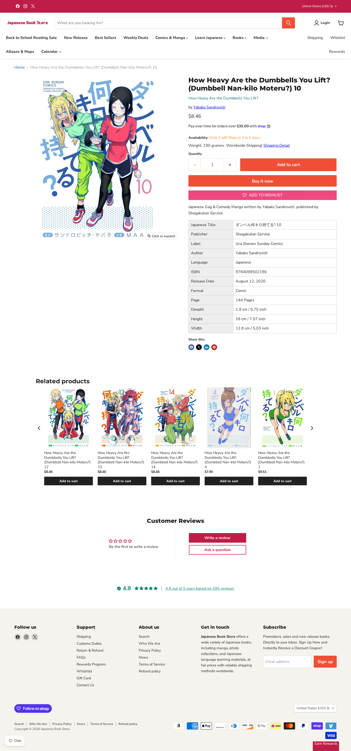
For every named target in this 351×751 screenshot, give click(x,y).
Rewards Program (91, 664)
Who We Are (149, 643)
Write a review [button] (217, 537)
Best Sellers (105, 37)
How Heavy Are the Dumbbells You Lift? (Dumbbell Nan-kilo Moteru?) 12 (67, 460)
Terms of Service (152, 664)
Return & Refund (90, 650)
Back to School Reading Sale (31, 37)
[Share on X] (199, 347)
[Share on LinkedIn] (206, 347)
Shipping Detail (276, 145)
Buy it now (262, 181)
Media (260, 37)
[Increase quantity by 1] (230, 164)
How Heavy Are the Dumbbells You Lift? (223, 98)
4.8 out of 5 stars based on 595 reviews (199, 588)
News (143, 657)
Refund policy (150, 671)
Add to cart (68, 481)
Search (144, 636)
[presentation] (39, 428)
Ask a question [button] (217, 549)
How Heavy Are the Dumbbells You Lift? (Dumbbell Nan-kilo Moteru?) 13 (121, 460)
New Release (76, 37)
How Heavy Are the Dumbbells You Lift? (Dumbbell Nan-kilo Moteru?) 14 (174, 460)
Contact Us (85, 685)
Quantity (195, 154)
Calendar (49, 51)
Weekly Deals (135, 37)
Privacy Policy (150, 650)
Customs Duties (89, 643)
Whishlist (84, 671)
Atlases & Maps (20, 51)
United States (317, 6)
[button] (323, 23)
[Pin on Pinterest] (214, 347)
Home (19, 67)
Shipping (315, 37)
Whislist (337, 37)
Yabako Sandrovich (209, 107)
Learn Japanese (209, 37)
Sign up (325, 662)
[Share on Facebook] (191, 347)
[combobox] (168, 22)
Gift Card (84, 678)
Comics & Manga (170, 37)
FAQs (81, 657)
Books (239, 37)
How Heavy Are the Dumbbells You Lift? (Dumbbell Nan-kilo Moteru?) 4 (228, 460)
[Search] (288, 22)
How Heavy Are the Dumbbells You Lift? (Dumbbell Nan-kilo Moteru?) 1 (281, 460)
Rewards (337, 51)
